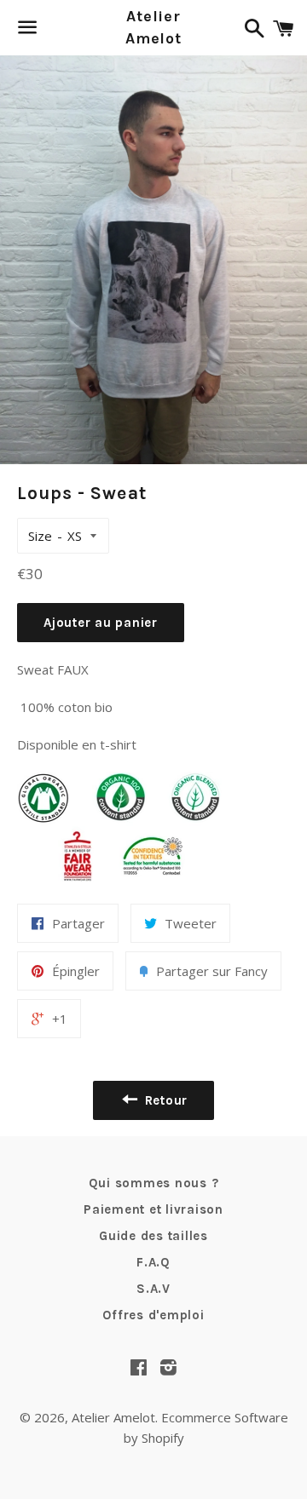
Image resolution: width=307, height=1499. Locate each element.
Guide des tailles (153, 1235)
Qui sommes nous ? (154, 1183)
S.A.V (153, 1288)
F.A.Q (153, 1262)
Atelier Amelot (153, 27)
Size (40, 535)
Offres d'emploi (153, 1315)
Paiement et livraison (153, 1209)
